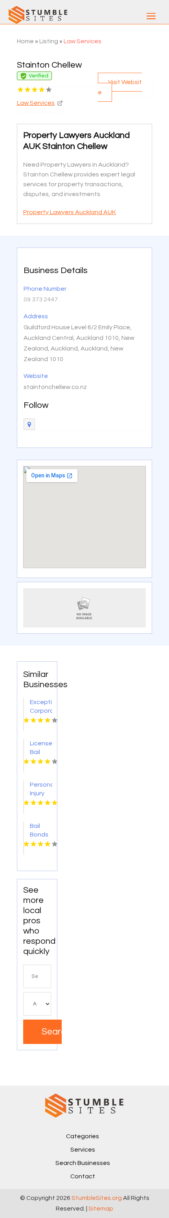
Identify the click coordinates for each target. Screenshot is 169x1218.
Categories (82, 1136)
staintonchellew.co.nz (55, 387)
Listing (48, 41)
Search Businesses (82, 1163)
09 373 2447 (41, 299)
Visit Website (120, 87)
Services (82, 1149)
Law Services (82, 41)
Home (25, 41)
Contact (82, 1176)
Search (52, 1031)
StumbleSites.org (97, 1198)
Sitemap (100, 1208)
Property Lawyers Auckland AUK (69, 212)
